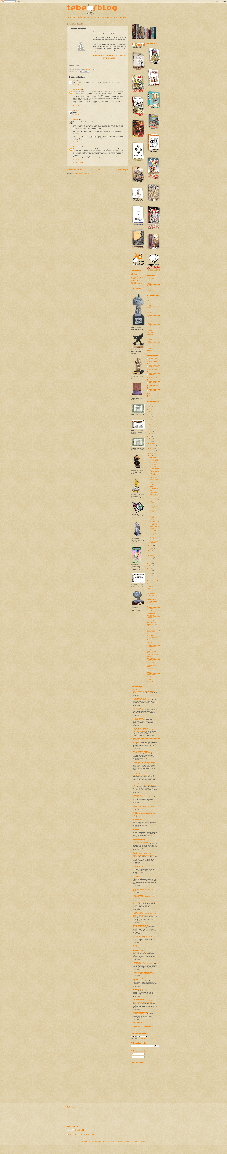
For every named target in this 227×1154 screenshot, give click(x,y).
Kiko (150, 388)
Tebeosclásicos (151, 658)
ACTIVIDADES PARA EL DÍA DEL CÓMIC (143, 796)
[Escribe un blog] (83, 72)
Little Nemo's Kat (151, 622)
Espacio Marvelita (151, 611)
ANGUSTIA (153, 482)
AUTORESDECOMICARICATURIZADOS (143, 806)
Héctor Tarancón (153, 377)
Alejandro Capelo (153, 358)
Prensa (148, 341)
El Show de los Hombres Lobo (141, 901)
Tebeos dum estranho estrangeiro (152, 655)
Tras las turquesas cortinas (140, 751)
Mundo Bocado (150, 628)
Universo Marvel (151, 674)
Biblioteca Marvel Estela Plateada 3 (141, 699)
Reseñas (149, 305)
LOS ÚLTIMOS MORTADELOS (154, 467)
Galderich (76, 119)
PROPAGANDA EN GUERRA (155, 527)
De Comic (135, 945)
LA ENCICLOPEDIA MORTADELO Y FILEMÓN (154, 472)
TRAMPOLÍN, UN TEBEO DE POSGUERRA (154, 523)
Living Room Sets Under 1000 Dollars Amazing (144, 896)
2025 (150, 407)
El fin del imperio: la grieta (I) (140, 775)
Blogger (144, 1141)
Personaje (149, 330)
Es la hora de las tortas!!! (140, 698)
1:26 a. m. (75, 141)
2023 (150, 412)
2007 (150, 568)
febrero (152, 555)
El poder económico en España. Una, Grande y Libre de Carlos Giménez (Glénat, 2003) (144, 1001)
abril (151, 550)
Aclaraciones (150, 346)
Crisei (148, 588)
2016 (150, 429)
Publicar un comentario (77, 162)
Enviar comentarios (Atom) (82, 173)
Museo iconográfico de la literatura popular (153, 631)
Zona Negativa (150, 681)
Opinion (149, 328)
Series (148, 314)
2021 (150, 417)
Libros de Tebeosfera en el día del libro (142, 764)
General (149, 343)
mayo (151, 548)
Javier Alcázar (152, 380)
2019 (150, 421)
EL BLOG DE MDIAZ (138, 866)
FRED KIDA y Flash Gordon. (140, 926)
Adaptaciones (150, 321)
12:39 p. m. (76, 114)
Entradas (135, 1054)
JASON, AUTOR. (154, 479)
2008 (150, 566)
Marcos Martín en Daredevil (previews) (142, 963)
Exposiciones (150, 319)
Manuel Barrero (77, 89)
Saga (148, 316)
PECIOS (135, 852)
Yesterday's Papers (138, 784)
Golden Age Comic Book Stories (142, 1026)
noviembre (153, 446)
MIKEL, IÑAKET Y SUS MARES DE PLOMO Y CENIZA (154, 532)
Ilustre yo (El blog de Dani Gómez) (142, 936)
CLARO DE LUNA (154, 514)
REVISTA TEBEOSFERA (135, 274)
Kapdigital (136, 829)
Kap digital (149, 617)
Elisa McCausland (153, 369)
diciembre (152, 443)
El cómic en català (151, 599)
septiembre (153, 450)
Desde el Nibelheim (152, 591)
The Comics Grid (151, 663)
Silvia (150, 396)
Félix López (151, 372)
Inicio (99, 170)
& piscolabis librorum (139, 839)
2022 (150, 414)
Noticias (149, 307)
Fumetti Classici (151, 613)
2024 (150, 409)
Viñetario (149, 677)
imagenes (149, 350)
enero (151, 558)
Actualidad (149, 325)
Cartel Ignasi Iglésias (138, 938)
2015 (150, 431)
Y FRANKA (152, 484)
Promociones (150, 332)
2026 (150, 404)
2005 (150, 573)
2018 (150, 424)
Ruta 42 (149, 644)
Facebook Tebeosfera (152, 281)
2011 (150, 441)
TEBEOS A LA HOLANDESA (154, 487)
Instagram (149, 283)
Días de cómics (151, 593)
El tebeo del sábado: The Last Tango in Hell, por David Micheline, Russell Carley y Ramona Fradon (144, 915)
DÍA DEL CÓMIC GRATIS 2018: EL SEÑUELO (144, 868)
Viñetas (149, 679)
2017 (150, 426)
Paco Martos (152, 393)
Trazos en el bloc (151, 668)
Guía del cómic (151, 615)
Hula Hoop (136, 946)
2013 (150, 436)
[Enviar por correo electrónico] (81, 72)
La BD (134, 888)
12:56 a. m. (76, 84)
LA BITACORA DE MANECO (140, 728)
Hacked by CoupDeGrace (139, 719)
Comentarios (136, 1057)
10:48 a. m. (76, 105)
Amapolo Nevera (137, 821)
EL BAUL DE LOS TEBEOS (140, 1012)
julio (151, 455)
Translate (143, 1038)
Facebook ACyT (151, 278)
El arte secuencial (138, 819)
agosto (152, 453)
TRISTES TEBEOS (153, 511)
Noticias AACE (137, 795)
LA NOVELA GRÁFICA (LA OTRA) (154, 518)
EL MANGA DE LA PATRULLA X (141, 952)
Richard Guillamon (138, 895)
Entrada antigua (122, 170)
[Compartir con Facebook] (86, 72)
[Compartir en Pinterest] (88, 72)
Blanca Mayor (152, 364)
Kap (74, 80)
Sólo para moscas (151, 646)
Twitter (148, 288)
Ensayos (149, 323)
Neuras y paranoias (152, 637)
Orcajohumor (150, 639)
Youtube (149, 290)
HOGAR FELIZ (153, 477)
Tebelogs (149, 649)
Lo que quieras (137, 709)
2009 (150, 563)
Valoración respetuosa (138, 980)
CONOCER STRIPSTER (153, 491)
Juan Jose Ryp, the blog (139, 739)
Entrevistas (150, 309)
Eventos (149, 337)
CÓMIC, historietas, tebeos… (141, 925)
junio (151, 545)
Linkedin (149, 285)
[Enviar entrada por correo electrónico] (94, 69)
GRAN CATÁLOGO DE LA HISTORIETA (137, 278)
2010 (150, 561)
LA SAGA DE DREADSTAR (154, 495)
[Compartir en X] (84, 72)
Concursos (149, 339)
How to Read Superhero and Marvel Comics (144, 973)
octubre (152, 448)
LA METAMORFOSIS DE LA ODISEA (155, 500)
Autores (149, 312)
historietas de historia (139, 999)
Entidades (149, 348)
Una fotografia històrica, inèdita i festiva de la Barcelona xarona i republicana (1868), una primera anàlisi (144, 842)
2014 (150, 434)
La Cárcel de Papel (138, 718)
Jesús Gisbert (152, 382)
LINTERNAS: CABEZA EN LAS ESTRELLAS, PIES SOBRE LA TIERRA (144, 730)
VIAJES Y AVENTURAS (139, 1013)
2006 (150, 570)
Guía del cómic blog (138, 962)
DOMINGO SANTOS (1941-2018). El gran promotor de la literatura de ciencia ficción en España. (144, 855)
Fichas (148, 301)
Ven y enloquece (137, 708)
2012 (150, 439)
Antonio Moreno (153, 361)
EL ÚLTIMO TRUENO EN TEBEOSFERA (154, 459)
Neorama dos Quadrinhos (150, 634)
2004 (150, 575)
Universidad (150, 334)
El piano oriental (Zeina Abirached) (141, 878)
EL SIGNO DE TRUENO (153, 463)
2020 (150, 419)
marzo (151, 553)
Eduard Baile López (154, 366)
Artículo (77, 71)
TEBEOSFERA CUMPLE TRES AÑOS (154, 506)
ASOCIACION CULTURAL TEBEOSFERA (144, 762)
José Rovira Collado (154, 385)
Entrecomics (150, 608)
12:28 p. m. (76, 159)
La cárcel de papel (151, 620)
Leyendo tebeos (137, 912)
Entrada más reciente (75, 170)
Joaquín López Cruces (138, 808)
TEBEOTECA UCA (138, 951)
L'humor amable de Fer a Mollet (141, 831)
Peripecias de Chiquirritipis (140, 989)
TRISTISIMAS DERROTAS (153, 538)
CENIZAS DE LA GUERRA (154, 541)
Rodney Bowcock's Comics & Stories (143, 972)
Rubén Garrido (150, 642)
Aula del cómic (150, 586)
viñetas (135, 812)
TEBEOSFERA (151, 660)
